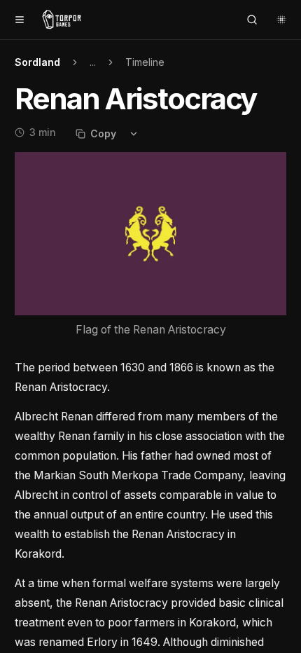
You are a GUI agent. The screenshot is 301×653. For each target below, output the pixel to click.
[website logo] (61, 19)
